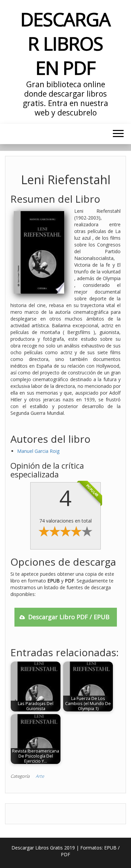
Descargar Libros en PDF (65, 43)
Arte (40, 776)
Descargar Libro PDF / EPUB (69, 617)
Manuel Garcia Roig (38, 451)
